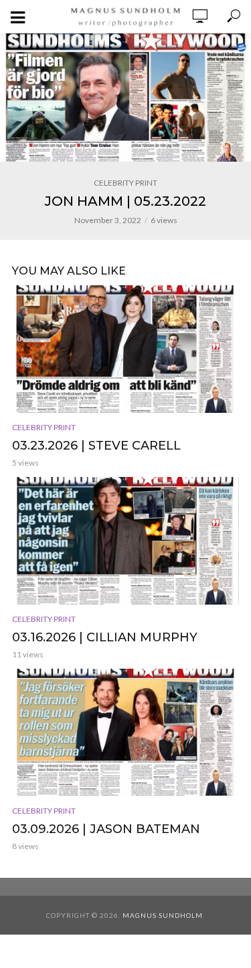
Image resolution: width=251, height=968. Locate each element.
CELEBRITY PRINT (125, 183)
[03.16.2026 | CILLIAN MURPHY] (125, 541)
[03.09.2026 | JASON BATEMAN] (125, 732)
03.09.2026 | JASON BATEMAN (106, 829)
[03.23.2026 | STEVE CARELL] (125, 349)
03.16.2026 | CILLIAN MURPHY (104, 637)
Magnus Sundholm (162, 915)
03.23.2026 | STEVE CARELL (96, 445)
